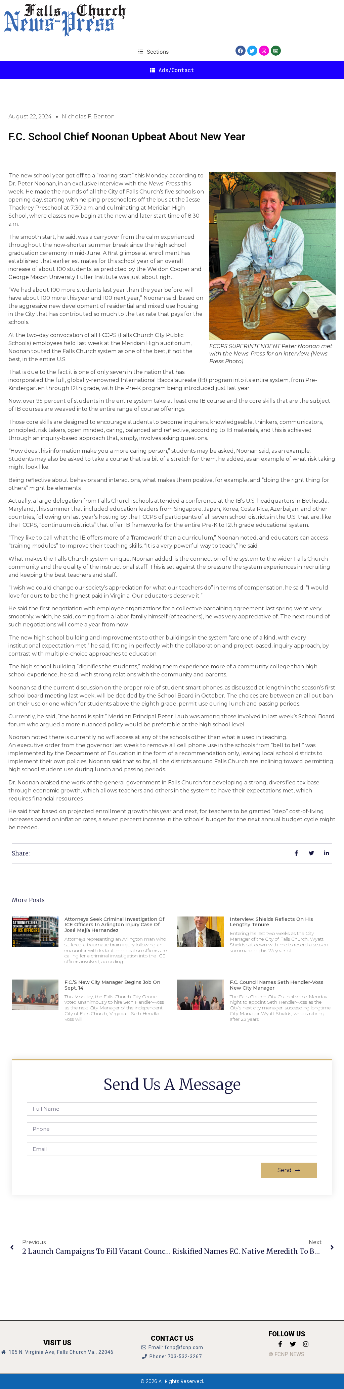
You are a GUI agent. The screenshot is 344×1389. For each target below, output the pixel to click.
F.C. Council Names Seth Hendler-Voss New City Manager (277, 985)
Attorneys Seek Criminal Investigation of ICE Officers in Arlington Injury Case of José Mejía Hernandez (114, 925)
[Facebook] (240, 51)
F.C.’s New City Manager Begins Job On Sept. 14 (112, 985)
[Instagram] (264, 51)
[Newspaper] (276, 51)
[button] (153, 51)
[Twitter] (252, 51)
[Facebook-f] (280, 1344)
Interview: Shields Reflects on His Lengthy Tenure (271, 922)
